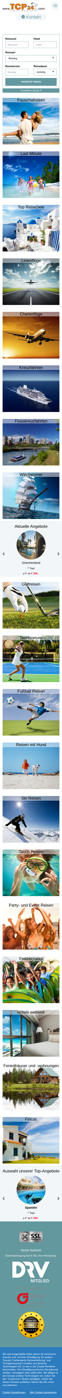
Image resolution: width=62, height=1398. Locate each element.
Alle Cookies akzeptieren (43, 1392)
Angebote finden (31, 82)
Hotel (37, 38)
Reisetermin (12, 66)
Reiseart (10, 52)
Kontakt (33, 16)
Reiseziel (10, 38)
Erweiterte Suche (30, 90)
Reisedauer (40, 66)
